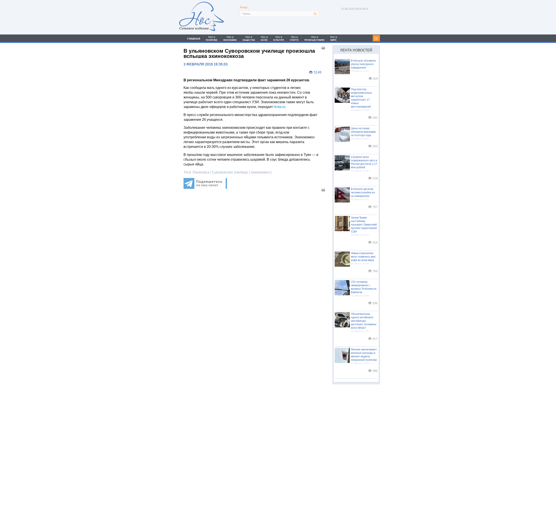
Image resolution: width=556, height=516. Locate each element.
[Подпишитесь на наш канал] (205, 187)
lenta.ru (279, 107)
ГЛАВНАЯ (193, 38)
